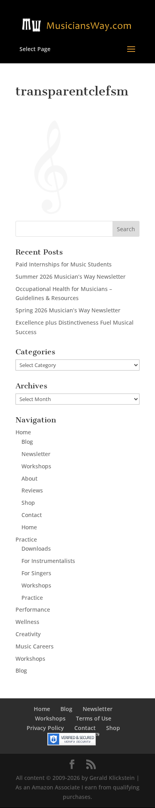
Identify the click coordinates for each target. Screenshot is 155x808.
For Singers (36, 573)
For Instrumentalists (48, 561)
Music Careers (34, 646)
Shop (28, 502)
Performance (32, 609)
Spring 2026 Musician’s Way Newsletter (67, 310)
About (29, 478)
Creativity (28, 634)
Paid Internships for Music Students (63, 264)
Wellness (27, 621)
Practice (26, 539)
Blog (27, 441)
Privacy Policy (45, 728)
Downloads (36, 548)
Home (23, 432)
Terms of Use (93, 718)
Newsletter (35, 454)
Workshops (36, 466)
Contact (31, 515)
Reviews (32, 490)
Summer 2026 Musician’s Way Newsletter (70, 276)
